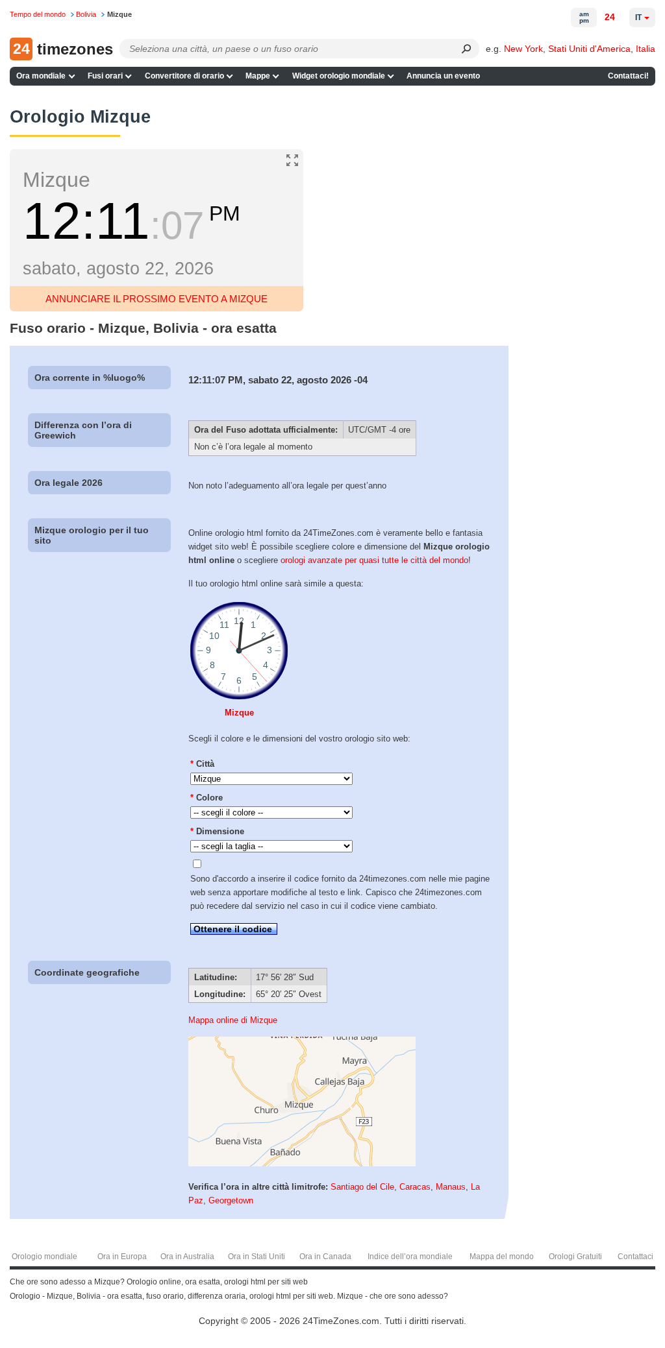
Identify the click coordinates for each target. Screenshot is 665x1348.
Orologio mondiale (44, 1256)
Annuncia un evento (443, 75)
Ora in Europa (122, 1256)
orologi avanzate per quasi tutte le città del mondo (374, 560)
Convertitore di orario (184, 75)
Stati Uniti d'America (589, 48)
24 (610, 17)
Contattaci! (628, 75)
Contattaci (635, 1256)
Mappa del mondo (502, 1256)
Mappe (257, 75)
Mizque (239, 712)
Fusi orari (105, 75)
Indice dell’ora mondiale (410, 1256)
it (638, 17)
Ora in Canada (325, 1256)
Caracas (415, 1187)
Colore (206, 797)
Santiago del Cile (362, 1187)
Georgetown (230, 1200)
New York (523, 48)
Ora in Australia (187, 1256)
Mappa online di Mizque (232, 1020)
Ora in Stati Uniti (256, 1256)
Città (202, 764)
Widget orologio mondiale (338, 75)
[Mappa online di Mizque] (302, 1163)
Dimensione (217, 831)
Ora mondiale (41, 75)
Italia (645, 48)
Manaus (451, 1187)
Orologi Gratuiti (575, 1256)
